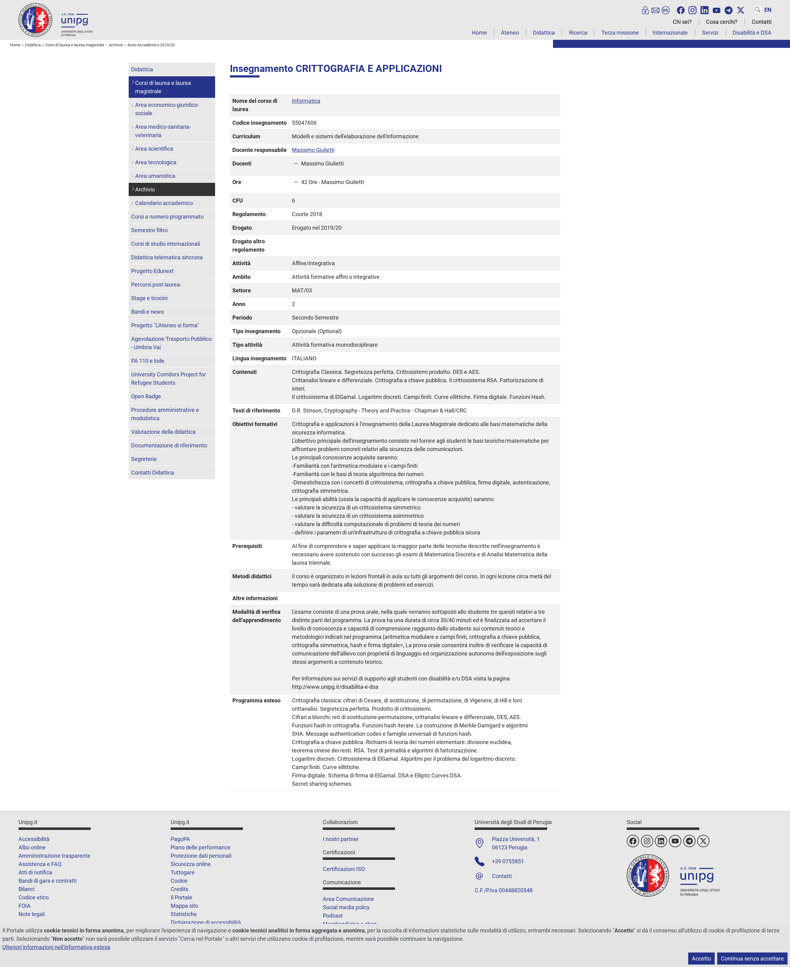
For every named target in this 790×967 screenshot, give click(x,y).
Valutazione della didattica (163, 432)
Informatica (306, 101)
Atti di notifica (35, 872)
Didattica (544, 32)
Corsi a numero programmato (167, 216)
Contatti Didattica (152, 472)
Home (479, 32)
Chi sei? (682, 22)
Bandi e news (147, 311)
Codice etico (34, 897)
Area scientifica (154, 148)
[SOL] (666, 10)
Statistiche (184, 914)
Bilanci (27, 889)
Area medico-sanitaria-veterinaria (163, 130)
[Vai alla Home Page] (56, 19)
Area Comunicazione (348, 899)
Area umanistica (155, 176)
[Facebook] (681, 10)
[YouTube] (717, 10)
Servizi (710, 32)
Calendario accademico (164, 203)
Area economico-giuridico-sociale (167, 109)
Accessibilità (34, 839)
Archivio (145, 189)
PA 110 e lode (147, 361)
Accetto (701, 958)
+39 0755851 (508, 861)
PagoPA (180, 839)
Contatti (761, 22)
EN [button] (767, 9)
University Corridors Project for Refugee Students (168, 378)
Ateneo (510, 32)
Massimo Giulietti (313, 150)
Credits (179, 889)
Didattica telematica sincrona (167, 257)
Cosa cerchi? (722, 22)
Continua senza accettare (752, 958)
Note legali (32, 914)
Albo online (32, 847)
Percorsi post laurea (155, 284)
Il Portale (181, 897)
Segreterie (144, 459)
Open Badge (146, 396)
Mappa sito (184, 905)
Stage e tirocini (149, 298)
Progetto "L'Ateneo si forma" (165, 325)
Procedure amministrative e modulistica (165, 414)
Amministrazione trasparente (54, 855)
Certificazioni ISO (344, 869)
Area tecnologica (156, 162)
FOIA (25, 905)
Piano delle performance (201, 847)
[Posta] (655, 10)
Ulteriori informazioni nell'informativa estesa (56, 947)
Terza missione (620, 32)
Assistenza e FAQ (40, 864)
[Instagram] (692, 10)
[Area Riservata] (645, 10)
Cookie (179, 880)
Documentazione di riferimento (169, 445)
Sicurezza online (191, 864)
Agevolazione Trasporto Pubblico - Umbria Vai (171, 343)
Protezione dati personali (201, 855)
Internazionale (670, 32)
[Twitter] (741, 10)
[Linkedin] (705, 10)
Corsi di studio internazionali (165, 244)
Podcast (333, 915)
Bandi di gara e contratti (48, 880)
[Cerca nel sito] (758, 10)
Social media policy (346, 907)
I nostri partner (341, 839)
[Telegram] (729, 10)
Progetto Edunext (152, 271)
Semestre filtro (149, 230)
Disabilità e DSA (752, 32)
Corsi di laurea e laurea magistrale (163, 87)
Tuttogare (183, 872)
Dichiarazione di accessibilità (206, 922)
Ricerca (578, 32)
